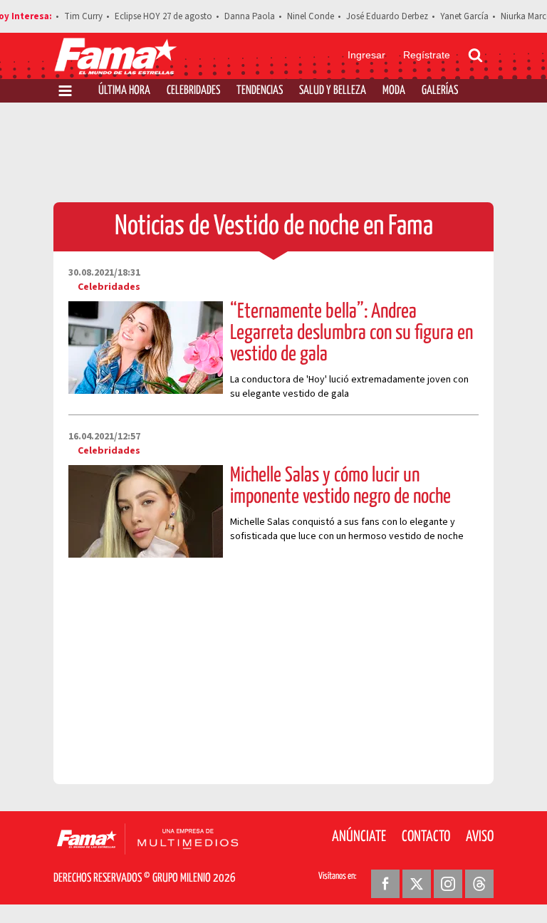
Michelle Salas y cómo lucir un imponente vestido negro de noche (340, 486)
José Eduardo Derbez (387, 16)
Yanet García (464, 16)
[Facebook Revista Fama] (385, 884)
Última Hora (124, 91)
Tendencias (259, 91)
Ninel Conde (310, 16)
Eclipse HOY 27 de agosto (163, 16)
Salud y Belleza (332, 91)
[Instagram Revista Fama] (448, 884)
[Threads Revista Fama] (479, 884)
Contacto (426, 837)
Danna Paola (249, 16)
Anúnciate (359, 837)
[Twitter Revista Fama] (416, 884)
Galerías (440, 91)
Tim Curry (83, 16)
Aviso (480, 837)
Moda (393, 91)
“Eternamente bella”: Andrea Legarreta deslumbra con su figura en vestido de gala (351, 333)
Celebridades (193, 91)
